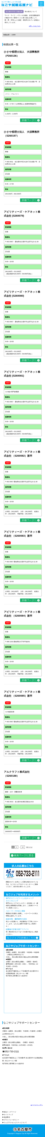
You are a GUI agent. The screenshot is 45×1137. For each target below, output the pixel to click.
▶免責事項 (6, 1117)
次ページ (29, 847)
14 (23, 847)
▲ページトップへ (36, 1105)
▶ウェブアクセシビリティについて (14, 1122)
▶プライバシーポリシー (10, 1120)
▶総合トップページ (9, 1112)
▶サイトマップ (7, 1114)
